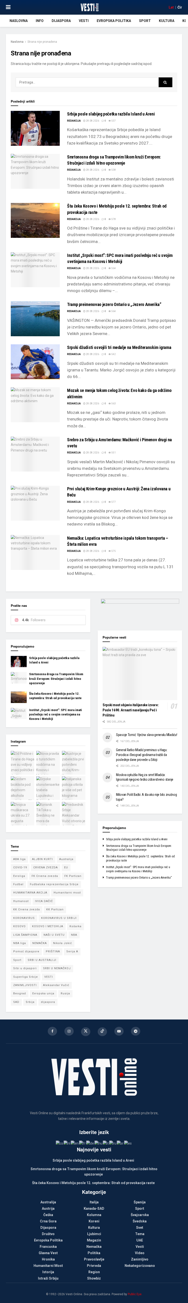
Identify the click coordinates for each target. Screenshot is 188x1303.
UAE (139, 1240)
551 (113, 452)
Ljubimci (94, 1234)
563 (113, 403)
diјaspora (48, 1002)
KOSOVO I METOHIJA (47, 926)
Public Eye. (135, 1294)
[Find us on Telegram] (135, 1031)
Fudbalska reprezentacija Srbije (54, 884)
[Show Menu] (8, 7)
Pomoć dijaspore (26, 951)
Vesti (84, 21)
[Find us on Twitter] (85, 1031)
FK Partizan (73, 876)
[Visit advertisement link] (140, 611)
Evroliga (19, 876)
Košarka (76, 926)
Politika (94, 1253)
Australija (66, 859)
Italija (94, 1202)
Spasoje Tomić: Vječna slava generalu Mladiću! (146, 735)
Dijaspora (61, 21)
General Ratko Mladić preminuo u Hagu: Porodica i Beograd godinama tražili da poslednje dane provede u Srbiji (141, 754)
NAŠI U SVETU (54, 934)
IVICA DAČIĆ (44, 901)
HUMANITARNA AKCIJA (30, 892)
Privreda (94, 1266)
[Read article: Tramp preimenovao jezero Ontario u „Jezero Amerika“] (35, 318)
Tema (139, 1234)
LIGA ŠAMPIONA (25, 934)
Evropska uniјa (43, 993)
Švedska (140, 1221)
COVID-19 (20, 867)
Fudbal (18, 884)
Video (139, 1253)
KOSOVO (19, 926)
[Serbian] (120, 1143)
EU (66, 867)
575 (113, 551)
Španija (140, 1202)
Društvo (48, 1234)
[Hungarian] (98, 1143)
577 (113, 502)
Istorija (48, 1272)
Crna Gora (48, 1221)
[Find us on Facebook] (52, 1031)
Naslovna (19, 21)
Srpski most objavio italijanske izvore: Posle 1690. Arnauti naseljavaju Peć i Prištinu (131, 710)
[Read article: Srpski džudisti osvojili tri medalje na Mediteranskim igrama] (35, 361)
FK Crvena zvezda (45, 876)
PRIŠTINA (53, 951)
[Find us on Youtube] (119, 1031)
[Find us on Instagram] (69, 1031)
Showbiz (94, 1278)
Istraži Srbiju (48, 1278)
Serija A (72, 951)
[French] (82, 1143)
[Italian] (106, 1143)
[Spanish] (128, 1143)
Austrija (48, 1208)
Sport (145, 21)
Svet (139, 1227)
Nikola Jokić (62, 943)
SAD (16, 1002)
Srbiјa (30, 1002)
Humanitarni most (67, 892)
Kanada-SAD (94, 1208)
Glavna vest (48, 1253)
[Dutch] (67, 1143)
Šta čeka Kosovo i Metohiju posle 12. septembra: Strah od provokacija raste (93, 1183)
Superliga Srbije (25, 976)
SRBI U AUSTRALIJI (42, 960)
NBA (74, 934)
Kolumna (94, 1215)
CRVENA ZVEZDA (45, 867)
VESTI (48, 976)
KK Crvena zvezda (26, 909)
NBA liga (19, 943)
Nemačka (94, 1247)
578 (113, 219)
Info (40, 21)
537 (113, 120)
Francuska (48, 1247)
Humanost (21, 901)
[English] (75, 1143)
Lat (171, 7)
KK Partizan (55, 909)
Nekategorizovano (140, 1266)
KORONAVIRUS (24, 918)
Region (94, 1272)
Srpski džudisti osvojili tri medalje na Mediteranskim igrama (119, 347)
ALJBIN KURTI (42, 859)
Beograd (19, 993)
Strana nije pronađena (42, 41)
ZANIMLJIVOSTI (25, 985)
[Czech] (60, 1143)
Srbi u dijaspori (25, 968)
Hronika (48, 1259)
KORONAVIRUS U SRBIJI (59, 918)
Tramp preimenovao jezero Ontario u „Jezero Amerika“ (114, 304)
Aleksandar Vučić (56, 985)
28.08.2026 (92, 120)
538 (113, 169)
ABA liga (19, 859)
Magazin (94, 1240)
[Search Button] (165, 82)
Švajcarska (140, 1215)
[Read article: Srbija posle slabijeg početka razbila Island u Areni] (35, 128)
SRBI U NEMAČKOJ (57, 968)
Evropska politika (114, 21)
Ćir (179, 7)
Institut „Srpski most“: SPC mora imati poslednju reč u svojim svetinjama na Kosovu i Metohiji (55, 714)
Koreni (94, 1221)
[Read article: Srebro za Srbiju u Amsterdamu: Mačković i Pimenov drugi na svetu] (35, 454)
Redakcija (74, 120)
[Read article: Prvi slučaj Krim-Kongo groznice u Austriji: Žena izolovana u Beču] (35, 503)
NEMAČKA (39, 943)
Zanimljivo (139, 1259)
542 (113, 354)
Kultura (166, 21)
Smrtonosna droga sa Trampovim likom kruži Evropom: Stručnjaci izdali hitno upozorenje (56, 678)
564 (113, 268)
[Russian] (113, 1143)
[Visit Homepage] (89, 7)
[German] (90, 1143)
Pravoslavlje (94, 1259)
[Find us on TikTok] (102, 1031)
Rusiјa (65, 993)
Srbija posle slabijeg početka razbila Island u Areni (111, 113)
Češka (48, 1215)
